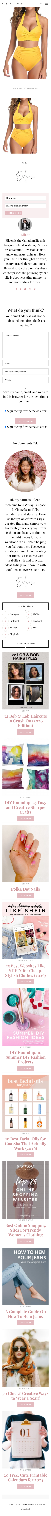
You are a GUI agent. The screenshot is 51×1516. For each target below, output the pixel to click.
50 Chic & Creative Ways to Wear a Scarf (25, 1396)
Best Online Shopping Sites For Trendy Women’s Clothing (25, 1229)
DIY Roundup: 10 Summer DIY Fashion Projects (26, 1057)
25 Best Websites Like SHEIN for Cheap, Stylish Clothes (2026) (25, 970)
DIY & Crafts (25, 797)
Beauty (25, 711)
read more (25, 595)
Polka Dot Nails (25, 889)
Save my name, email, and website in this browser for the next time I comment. (25, 396)
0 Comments (32, 88)
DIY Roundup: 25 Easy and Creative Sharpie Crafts (25, 807)
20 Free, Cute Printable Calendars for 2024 (25, 1477)
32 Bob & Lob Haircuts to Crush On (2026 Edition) (25, 720)
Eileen (25, 234)
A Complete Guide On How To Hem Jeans (25, 1314)
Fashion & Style (25, 961)
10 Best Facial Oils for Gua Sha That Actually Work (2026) (25, 1143)
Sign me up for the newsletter (26, 411)
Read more (25, 732)
